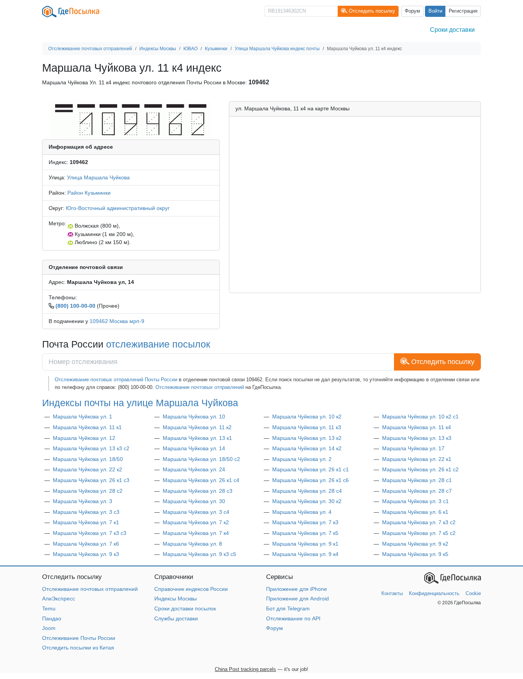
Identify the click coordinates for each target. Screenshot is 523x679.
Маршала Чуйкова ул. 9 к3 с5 (199, 554)
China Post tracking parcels (245, 669)
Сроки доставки (452, 29)
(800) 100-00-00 (75, 306)
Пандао (51, 618)
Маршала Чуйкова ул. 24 (194, 469)
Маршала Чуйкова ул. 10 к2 (307, 416)
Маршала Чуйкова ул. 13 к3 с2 (91, 448)
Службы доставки (176, 618)
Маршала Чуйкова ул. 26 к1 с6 (310, 480)
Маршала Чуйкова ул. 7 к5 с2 (419, 533)
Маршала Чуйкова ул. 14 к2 (307, 448)
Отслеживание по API (293, 618)
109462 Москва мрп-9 (117, 321)
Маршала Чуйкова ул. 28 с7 (417, 491)
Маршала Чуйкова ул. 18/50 (88, 459)
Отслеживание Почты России (78, 638)
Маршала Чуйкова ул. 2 (302, 459)
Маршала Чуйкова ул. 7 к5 (305, 533)
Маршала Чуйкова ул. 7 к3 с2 (419, 522)
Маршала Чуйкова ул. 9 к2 (415, 544)
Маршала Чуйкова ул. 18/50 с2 (201, 459)
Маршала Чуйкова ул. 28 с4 (307, 491)
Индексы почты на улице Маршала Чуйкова (140, 402)
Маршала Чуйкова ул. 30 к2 (307, 501)
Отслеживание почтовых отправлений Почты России (116, 379)
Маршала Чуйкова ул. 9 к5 (415, 554)
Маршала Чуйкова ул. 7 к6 (86, 544)
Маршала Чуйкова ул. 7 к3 (305, 522)
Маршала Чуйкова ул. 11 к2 (197, 427)
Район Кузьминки (89, 193)
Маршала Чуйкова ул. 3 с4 (196, 512)
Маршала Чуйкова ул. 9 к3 (86, 554)
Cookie (473, 593)
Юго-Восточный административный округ (118, 208)
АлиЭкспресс (58, 598)
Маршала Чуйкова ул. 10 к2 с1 (420, 416)
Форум (412, 11)
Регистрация (463, 11)
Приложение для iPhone (296, 589)
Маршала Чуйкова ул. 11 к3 (306, 427)
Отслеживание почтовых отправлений (199, 387)
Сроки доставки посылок (185, 608)
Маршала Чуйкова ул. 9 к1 (305, 544)
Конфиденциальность (434, 593)
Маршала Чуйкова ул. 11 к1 (87, 427)
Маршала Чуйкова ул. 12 (84, 438)
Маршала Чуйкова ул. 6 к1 (415, 512)
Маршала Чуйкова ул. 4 (302, 512)
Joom (49, 628)
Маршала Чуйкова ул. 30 (194, 501)
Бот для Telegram (288, 608)
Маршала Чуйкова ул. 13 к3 (416, 438)
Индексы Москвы (175, 598)
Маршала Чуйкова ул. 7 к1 (86, 522)
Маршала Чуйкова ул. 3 (82, 501)
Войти (435, 11)
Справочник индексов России (191, 589)
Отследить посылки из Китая (78, 648)
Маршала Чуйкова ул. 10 (194, 416)
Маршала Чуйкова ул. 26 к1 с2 (420, 469)
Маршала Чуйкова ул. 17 (413, 448)
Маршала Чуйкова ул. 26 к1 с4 (201, 480)
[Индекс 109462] (131, 120)
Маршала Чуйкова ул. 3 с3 (86, 512)
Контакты (392, 593)
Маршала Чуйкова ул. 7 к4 (196, 533)
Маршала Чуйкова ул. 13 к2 (307, 438)
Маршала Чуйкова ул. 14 (194, 448)
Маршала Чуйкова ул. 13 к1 (197, 438)
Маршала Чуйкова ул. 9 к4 (305, 554)
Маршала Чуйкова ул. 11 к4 (416, 427)
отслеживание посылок (158, 344)
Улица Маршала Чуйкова (98, 177)
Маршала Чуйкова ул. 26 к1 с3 (91, 480)
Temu (49, 608)
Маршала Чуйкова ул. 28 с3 (197, 491)
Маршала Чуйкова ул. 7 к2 (196, 522)
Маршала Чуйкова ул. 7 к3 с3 (89, 533)
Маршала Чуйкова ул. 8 (192, 544)
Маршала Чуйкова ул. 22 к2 (87, 469)
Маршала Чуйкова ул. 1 (82, 416)
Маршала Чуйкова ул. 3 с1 (415, 501)
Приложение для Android (297, 598)
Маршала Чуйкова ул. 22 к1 (416, 459)
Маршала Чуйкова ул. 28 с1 (417, 480)
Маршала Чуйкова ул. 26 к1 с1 (310, 469)
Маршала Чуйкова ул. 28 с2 (88, 491)
